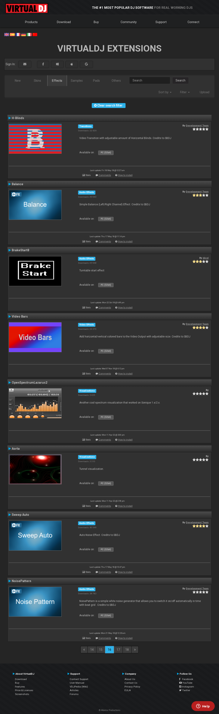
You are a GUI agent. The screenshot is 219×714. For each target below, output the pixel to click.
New (18, 80)
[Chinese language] (35, 34)
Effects (57, 80)
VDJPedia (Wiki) (79, 686)
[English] (6, 34)
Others (116, 80)
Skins (37, 80)
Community (129, 22)
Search (180, 80)
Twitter (186, 690)
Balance (17, 184)
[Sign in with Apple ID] (71, 64)
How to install (125, 175)
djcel (206, 257)
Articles (74, 690)
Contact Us (130, 682)
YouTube (187, 682)
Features (20, 686)
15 (100, 649)
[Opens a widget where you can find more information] (203, 706)
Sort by (163, 92)
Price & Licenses (24, 690)
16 (109, 649)
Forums (74, 694)
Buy (96, 22)
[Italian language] (29, 34)
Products (31, 22)
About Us (129, 679)
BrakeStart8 (20, 250)
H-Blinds (18, 118)
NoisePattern (21, 581)
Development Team (197, 125)
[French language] (18, 34)
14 (92, 649)
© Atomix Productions (109, 710)
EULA (127, 690)
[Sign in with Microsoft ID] (57, 64)
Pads (96, 80)
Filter (184, 92)
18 (127, 649)
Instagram (187, 686)
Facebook (186, 679)
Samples (77, 80)
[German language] (23, 34)
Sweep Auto (20, 514)
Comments (105, 175)
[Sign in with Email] (24, 64)
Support (161, 22)
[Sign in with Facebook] (43, 64)
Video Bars (20, 316)
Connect (193, 22)
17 (118, 649)
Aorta (16, 448)
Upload (204, 92)
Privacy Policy (132, 686)
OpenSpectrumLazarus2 (29, 382)
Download (64, 22)
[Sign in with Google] (86, 64)
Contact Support (79, 679)
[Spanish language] (12, 34)
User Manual (77, 682)
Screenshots (22, 694)
